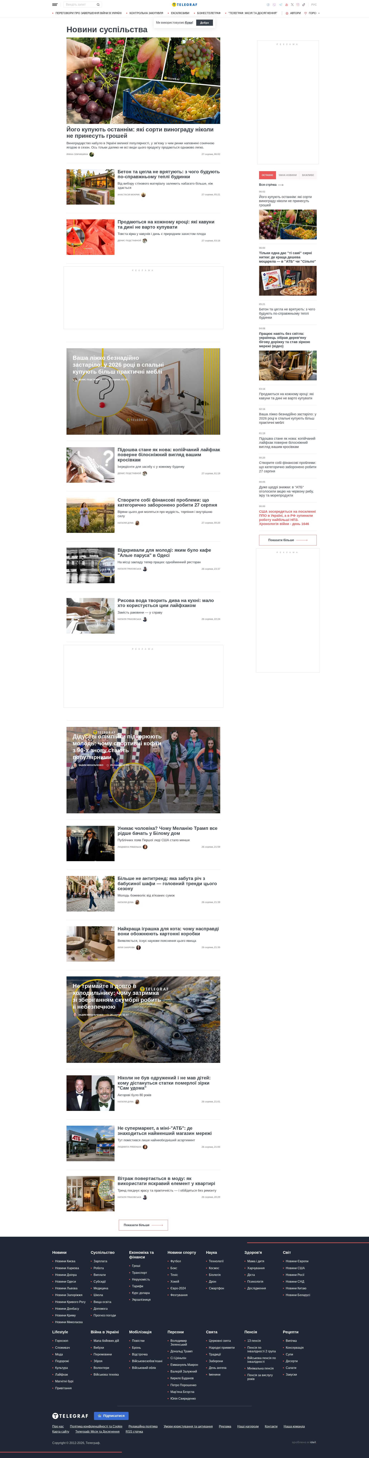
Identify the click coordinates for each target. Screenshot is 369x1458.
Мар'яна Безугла (182, 1391)
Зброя (98, 1361)
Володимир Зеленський (178, 1342)
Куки (188, 22)
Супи (289, 1354)
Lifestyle (60, 1332)
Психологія (255, 1281)
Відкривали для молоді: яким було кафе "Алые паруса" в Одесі (164, 553)
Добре (204, 22)
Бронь (136, 1347)
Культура (61, 1367)
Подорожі (62, 1361)
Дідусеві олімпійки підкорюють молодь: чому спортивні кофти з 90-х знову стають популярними (117, 746)
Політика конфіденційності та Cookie (96, 1426)
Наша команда (294, 1426)
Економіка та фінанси (141, 1254)
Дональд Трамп (181, 1351)
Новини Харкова (67, 1268)
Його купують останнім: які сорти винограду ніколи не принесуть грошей (140, 132)
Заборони (216, 1361)
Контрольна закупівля (146, 13)
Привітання (63, 1388)
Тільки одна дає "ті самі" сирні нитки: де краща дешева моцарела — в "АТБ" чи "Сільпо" (287, 257)
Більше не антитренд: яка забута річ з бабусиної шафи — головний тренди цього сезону (167, 883)
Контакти (271, 1426)
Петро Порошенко (183, 1385)
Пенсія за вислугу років (260, 1376)
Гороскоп (316, 13)
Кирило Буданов (182, 1378)
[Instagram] (298, 4)
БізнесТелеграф (209, 13)
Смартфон (216, 1288)
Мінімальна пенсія (260, 1368)
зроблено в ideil (304, 1442)
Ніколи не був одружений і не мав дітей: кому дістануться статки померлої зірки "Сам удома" (164, 1083)
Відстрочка (140, 1354)
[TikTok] (304, 5)
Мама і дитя (255, 1261)
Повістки (138, 1340)
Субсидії (100, 1281)
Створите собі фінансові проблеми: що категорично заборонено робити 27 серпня (167, 503)
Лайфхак (61, 1374)
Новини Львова (66, 1288)
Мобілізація (140, 1332)
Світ (287, 1252)
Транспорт (139, 1272)
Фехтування (179, 1295)
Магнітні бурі (64, 1381)
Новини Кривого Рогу (70, 1302)
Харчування (256, 1268)
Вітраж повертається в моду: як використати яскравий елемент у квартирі (166, 1181)
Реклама (225, 1426)
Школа (98, 1295)
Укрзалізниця (141, 1299)
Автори (295, 13)
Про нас (58, 1426)
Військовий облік (144, 1367)
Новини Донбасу (67, 1308)
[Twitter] (292, 4)
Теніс (174, 1274)
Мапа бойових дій (106, 1340)
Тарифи (137, 1286)
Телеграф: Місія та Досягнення (97, 1431)
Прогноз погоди (105, 1315)
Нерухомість (141, 1279)
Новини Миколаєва (69, 1322)
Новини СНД (295, 1281)
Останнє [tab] (267, 175)
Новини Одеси (65, 1281)
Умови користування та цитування (188, 1426)
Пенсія (250, 1332)
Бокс (173, 1268)
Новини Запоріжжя (68, 1295)
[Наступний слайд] (319, 13)
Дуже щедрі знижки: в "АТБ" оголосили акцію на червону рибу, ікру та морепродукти (286, 491)
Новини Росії (295, 1274)
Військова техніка (106, 1374)
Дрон (212, 1281)
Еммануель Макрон (184, 1364)
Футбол (175, 1261)
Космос (214, 1268)
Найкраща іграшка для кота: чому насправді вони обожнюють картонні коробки (168, 931)
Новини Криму (65, 1315)
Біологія (215, 1274)
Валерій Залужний (183, 1371)
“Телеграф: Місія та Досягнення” (253, 13)
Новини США (295, 1268)
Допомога (101, 1308)
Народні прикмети (222, 1347)
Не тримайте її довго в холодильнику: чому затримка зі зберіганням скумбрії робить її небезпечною (117, 996)
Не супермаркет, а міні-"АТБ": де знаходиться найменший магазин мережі (165, 1131)
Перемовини (103, 1354)
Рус (314, 4)
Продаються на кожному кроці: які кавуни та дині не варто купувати (166, 224)
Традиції (215, 1354)
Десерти (292, 1361)
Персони (176, 1332)
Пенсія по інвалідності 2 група (261, 1349)
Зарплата (100, 1261)
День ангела (217, 1367)
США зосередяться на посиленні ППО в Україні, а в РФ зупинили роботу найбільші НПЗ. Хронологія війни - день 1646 (287, 518)
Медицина (101, 1288)
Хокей (174, 1281)
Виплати (100, 1274)
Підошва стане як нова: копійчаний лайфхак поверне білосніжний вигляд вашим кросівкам (169, 454)
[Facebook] (268, 4)
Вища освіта (102, 1302)
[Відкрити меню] (55, 4)
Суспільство (103, 1252)
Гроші (136, 1265)
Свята (211, 1332)
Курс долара (141, 1293)
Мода (59, 1354)
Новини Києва (65, 1261)
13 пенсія (254, 1340)
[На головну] (184, 4)
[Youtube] (287, 5)
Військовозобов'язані (147, 1361)
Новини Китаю (296, 1288)
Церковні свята (220, 1340)
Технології (216, 1261)
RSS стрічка (134, 1431)
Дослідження (256, 1288)
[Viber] (274, 4)
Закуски (291, 1374)
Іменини (214, 1374)
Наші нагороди (248, 1426)
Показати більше (137, 1225)
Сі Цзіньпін (178, 1358)
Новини (59, 1252)
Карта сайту (60, 1431)
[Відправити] (98, 5)
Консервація (295, 1347)
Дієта (251, 1274)
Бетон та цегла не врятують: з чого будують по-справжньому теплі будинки (169, 174)
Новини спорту (182, 1252)
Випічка (291, 1340)
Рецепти (290, 1332)
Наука (211, 1252)
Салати (291, 1367)
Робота (99, 1268)
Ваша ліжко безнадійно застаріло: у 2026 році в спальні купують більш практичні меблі (118, 365)
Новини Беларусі (298, 1295)
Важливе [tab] (308, 175)
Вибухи (99, 1347)
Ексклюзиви (180, 13)
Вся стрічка (268, 184)
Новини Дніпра (66, 1274)
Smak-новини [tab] (288, 175)
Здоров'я (253, 1252)
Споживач (62, 1347)
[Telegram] (281, 4)
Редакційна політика (143, 1426)
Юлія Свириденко (183, 1398)
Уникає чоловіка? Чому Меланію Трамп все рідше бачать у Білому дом (167, 831)
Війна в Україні (105, 1332)
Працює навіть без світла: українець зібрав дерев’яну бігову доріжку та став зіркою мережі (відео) (284, 340)
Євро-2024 (178, 1288)
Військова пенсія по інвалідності (261, 1359)
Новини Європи (297, 1261)
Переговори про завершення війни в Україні (89, 13)
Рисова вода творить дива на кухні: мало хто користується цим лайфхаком (166, 603)
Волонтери (101, 1367)
